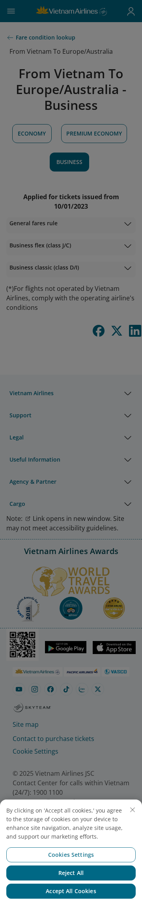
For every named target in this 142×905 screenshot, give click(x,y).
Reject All (71, 873)
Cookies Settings (71, 854)
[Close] (132, 810)
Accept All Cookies (71, 891)
